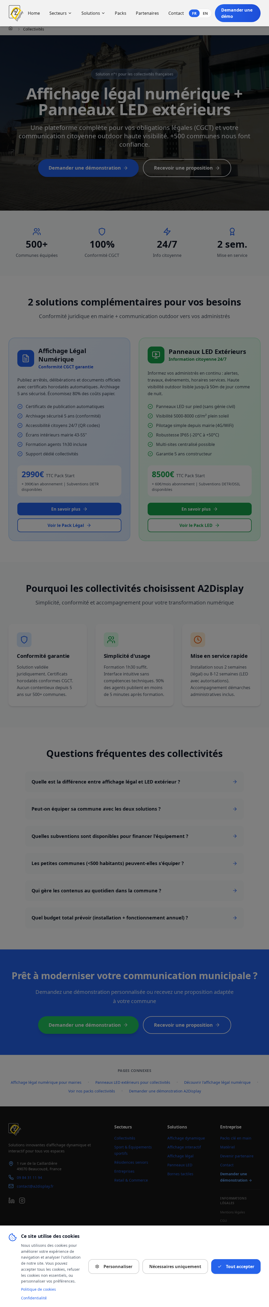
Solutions (90, 13)
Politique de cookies (38, 1289)
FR (194, 13)
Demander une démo (236, 13)
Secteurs (58, 13)
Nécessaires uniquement (175, 1266)
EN (205, 13)
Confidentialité (34, 1297)
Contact (176, 13)
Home (34, 13)
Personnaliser (118, 1266)
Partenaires (147, 13)
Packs (120, 13)
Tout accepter (240, 1266)
